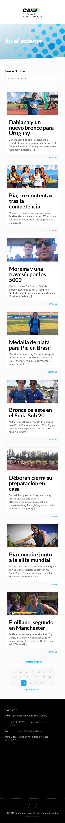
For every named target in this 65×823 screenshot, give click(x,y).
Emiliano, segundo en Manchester (31, 625)
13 (44, 677)
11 (32, 677)
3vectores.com (32, 816)
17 (35, 683)
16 (29, 683)
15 (24, 683)
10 (26, 677)
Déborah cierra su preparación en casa (30, 483)
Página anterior (34, 662)
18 (41, 683)
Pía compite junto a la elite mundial (30, 557)
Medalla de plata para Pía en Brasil (30, 345)
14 (50, 677)
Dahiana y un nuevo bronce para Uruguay (31, 127)
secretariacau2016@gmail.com (26, 731)
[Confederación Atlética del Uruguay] (32, 13)
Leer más (52, 157)
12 (38, 677)
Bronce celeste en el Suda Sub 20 (30, 412)
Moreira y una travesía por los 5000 (27, 274)
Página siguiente (31, 689)
